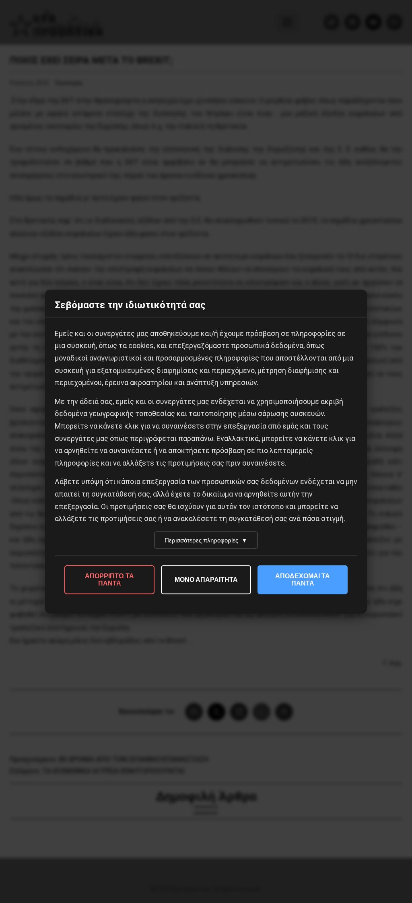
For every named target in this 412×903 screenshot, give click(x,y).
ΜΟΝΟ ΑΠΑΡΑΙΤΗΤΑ (206, 579)
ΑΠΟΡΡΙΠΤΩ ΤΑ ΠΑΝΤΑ (109, 579)
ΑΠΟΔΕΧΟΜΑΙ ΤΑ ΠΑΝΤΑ (302, 579)
